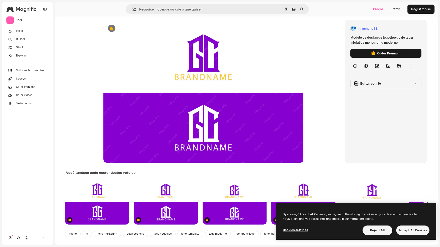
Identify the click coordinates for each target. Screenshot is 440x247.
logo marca (271, 234)
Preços (378, 9)
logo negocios (163, 234)
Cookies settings (295, 230)
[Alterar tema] (26, 238)
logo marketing (107, 234)
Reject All (377, 230)
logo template (190, 234)
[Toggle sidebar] (45, 9)
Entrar (395, 9)
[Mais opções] (410, 65)
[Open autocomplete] (132, 9)
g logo (73, 234)
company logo (245, 234)
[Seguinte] (428, 202)
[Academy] (18, 238)
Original (132, 29)
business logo (135, 234)
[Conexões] (10, 238)
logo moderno (218, 234)
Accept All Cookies (413, 230)
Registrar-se (421, 9)
